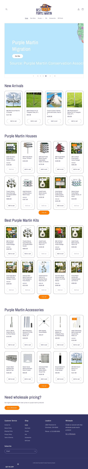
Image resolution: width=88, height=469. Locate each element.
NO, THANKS (44, 248)
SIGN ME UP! (44, 243)
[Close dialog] (64, 217)
